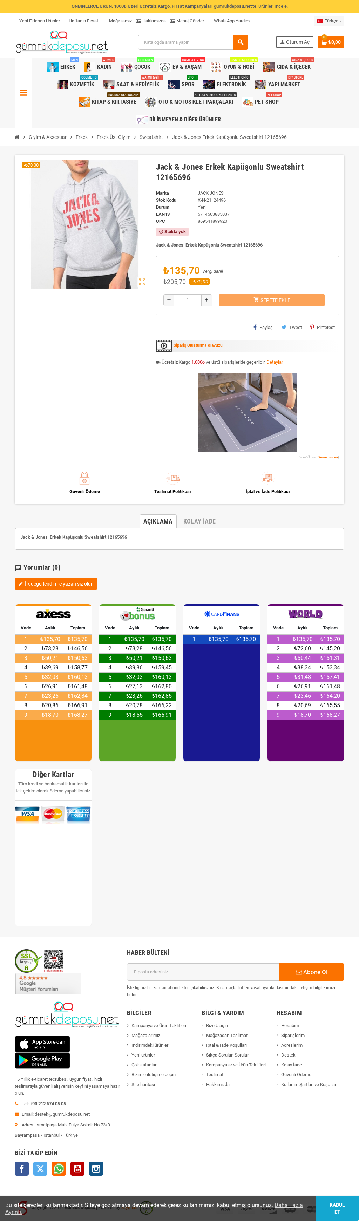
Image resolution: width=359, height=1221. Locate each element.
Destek (288, 1055)
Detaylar (274, 362)
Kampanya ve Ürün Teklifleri (158, 1025)
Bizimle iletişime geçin (153, 1074)
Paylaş (266, 327)
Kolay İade (291, 1064)
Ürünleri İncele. (273, 6)
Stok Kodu (166, 200)
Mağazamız (120, 20)
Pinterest (326, 327)
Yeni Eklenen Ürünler (39, 20)
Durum (162, 207)
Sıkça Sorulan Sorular (227, 1055)
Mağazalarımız (145, 1035)
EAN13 (163, 214)
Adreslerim (292, 1045)
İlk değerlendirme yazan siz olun (56, 584)
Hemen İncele (328, 457)
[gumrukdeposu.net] (62, 42)
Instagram (96, 1169)
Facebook (22, 1169)
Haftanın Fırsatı (84, 20)
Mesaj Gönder (189, 20)
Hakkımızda (153, 20)
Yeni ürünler (143, 1055)
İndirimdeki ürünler (149, 1045)
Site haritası (143, 1084)
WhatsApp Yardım (231, 20)
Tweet (295, 327)
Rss (59, 1169)
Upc (160, 221)
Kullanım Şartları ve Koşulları (309, 1084)
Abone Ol (314, 972)
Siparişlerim (293, 1035)
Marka (162, 193)
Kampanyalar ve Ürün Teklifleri (236, 1064)
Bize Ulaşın (217, 1025)
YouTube (77, 1169)
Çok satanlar (143, 1064)
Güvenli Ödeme (296, 1074)
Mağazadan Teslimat (227, 1035)
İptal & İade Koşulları (226, 1045)
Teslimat (214, 1074)
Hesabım (290, 1025)
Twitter (40, 1169)
